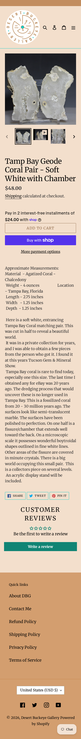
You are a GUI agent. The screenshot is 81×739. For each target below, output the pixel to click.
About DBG (20, 595)
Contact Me (20, 608)
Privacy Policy (23, 647)
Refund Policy (22, 621)
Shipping (13, 196)
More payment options (40, 251)
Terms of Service (25, 660)
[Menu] (73, 27)
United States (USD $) (39, 690)
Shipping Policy (24, 634)
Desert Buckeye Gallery (40, 718)
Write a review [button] (40, 546)
